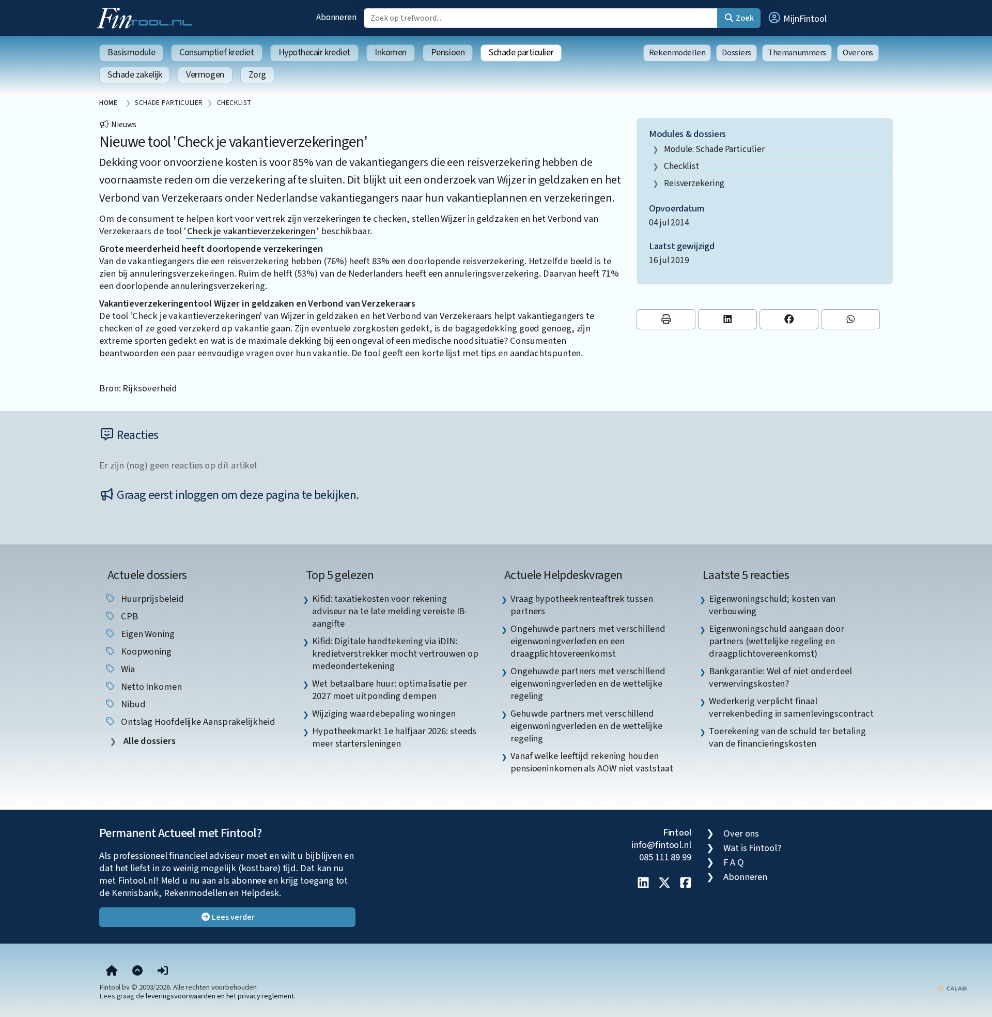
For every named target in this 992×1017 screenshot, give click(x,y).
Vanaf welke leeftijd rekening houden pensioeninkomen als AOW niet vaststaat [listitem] (591, 762)
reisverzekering (694, 183)
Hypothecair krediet (314, 52)
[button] (797, 18)
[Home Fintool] (146, 17)
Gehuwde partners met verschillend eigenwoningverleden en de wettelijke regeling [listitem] (586, 726)
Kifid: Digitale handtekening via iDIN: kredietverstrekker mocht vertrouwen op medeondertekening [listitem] (395, 653)
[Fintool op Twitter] (664, 883)
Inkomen (391, 52)
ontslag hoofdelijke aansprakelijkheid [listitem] (197, 721)
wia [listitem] (127, 669)
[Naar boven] (137, 971)
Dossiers (736, 53)
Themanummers (797, 53)
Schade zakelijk (134, 74)
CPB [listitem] (128, 616)
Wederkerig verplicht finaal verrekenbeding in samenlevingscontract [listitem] (791, 707)
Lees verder (233, 917)
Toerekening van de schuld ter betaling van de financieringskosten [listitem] (787, 737)
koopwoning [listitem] (145, 651)
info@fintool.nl (661, 845)
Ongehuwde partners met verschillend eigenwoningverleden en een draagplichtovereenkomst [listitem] (587, 641)
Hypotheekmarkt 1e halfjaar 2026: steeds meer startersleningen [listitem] (394, 737)
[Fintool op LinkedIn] (643, 883)
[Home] (112, 971)
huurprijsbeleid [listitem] (151, 598)
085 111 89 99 (665, 857)
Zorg (257, 74)
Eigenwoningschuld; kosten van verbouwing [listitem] (772, 605)
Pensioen (447, 52)
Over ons (858, 53)
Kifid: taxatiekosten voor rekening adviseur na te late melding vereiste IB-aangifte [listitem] (390, 611)
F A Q (733, 862)
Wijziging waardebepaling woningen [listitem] (384, 713)
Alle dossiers (148, 741)
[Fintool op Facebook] (685, 883)
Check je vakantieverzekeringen (251, 231)
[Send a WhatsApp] (850, 319)
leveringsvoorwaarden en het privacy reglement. (221, 996)
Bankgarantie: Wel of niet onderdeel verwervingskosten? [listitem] (780, 677)
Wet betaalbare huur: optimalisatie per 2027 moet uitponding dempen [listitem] (389, 690)
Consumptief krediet (216, 52)
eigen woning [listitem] (147, 634)
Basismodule (131, 52)
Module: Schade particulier (714, 149)
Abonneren (336, 17)
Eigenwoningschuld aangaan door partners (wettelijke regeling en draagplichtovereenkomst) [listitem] (776, 641)
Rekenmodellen (677, 53)
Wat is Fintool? (752, 848)
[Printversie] (666, 319)
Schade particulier (521, 52)
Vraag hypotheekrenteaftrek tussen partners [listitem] (581, 605)
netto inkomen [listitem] (150, 686)
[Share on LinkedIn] (727, 319)
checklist (681, 166)
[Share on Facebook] (789, 319)
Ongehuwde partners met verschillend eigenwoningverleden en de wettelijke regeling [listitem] (587, 683)
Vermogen (205, 74)
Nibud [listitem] (132, 704)
